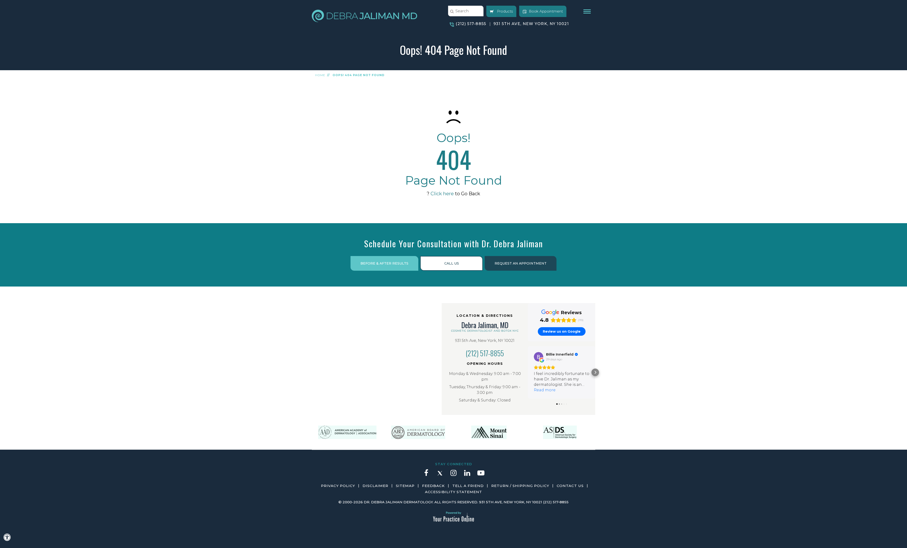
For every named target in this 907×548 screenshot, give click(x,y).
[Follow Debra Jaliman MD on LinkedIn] (467, 475)
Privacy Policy (338, 485)
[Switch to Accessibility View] (7, 537)
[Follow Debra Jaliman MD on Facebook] (426, 475)
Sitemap (405, 485)
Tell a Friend (468, 485)
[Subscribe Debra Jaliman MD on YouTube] (480, 475)
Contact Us (570, 485)
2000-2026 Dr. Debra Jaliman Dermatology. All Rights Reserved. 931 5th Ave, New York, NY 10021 (442, 502)
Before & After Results (384, 263)
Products (504, 11)
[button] (528, 372)
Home (320, 75)
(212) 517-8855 (471, 24)
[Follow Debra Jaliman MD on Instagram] (453, 475)
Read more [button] (545, 390)
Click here (442, 193)
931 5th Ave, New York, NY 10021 (531, 24)
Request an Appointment (521, 263)
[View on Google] (538, 356)
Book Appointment (546, 11)
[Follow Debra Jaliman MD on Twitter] (439, 475)
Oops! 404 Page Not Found (359, 75)
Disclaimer (375, 485)
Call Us (451, 263)
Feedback (433, 485)
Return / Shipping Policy (520, 485)
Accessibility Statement (453, 492)
